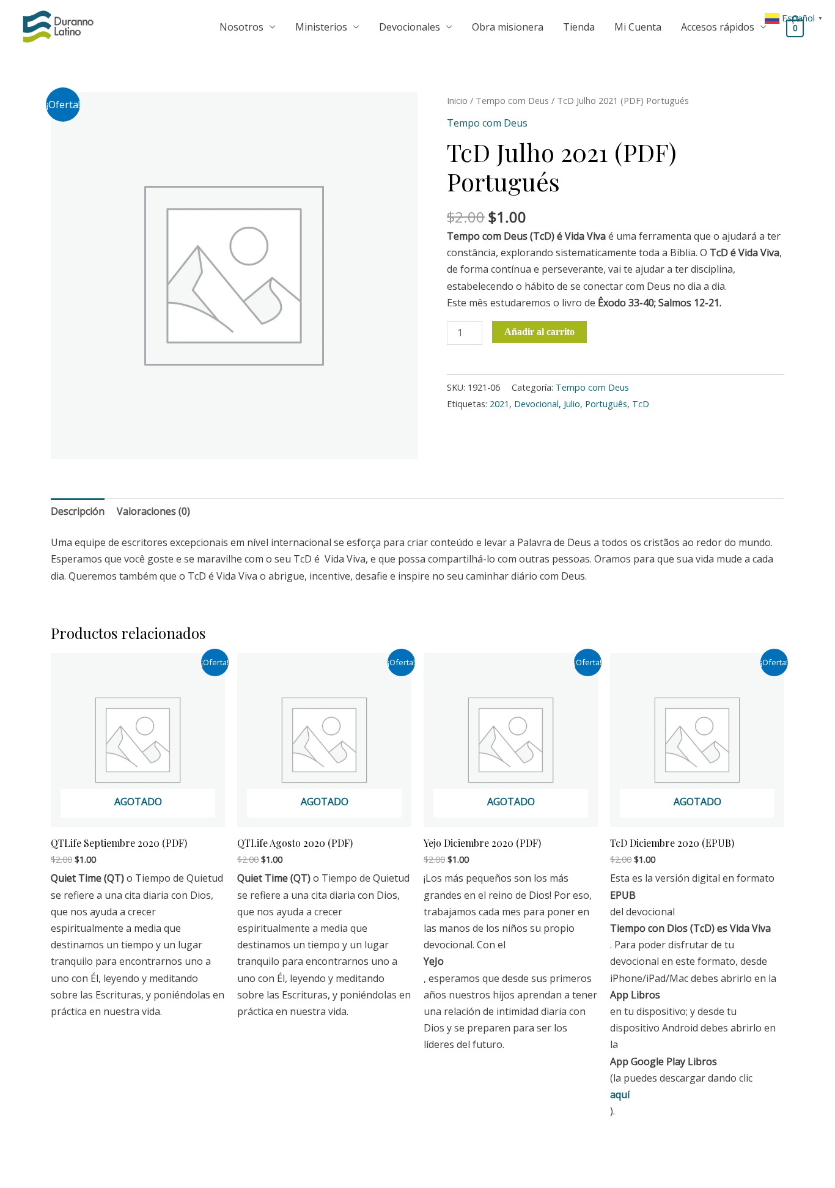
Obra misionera (507, 27)
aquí (620, 1094)
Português (606, 404)
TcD (640, 404)
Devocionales (409, 27)
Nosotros (241, 27)
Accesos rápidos (717, 27)
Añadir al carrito (539, 332)
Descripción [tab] (78, 511)
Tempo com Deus (512, 100)
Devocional (536, 404)
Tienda (579, 27)
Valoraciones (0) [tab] (153, 511)
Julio (572, 404)
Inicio (457, 100)
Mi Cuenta (637, 27)
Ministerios (321, 27)
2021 (499, 404)
